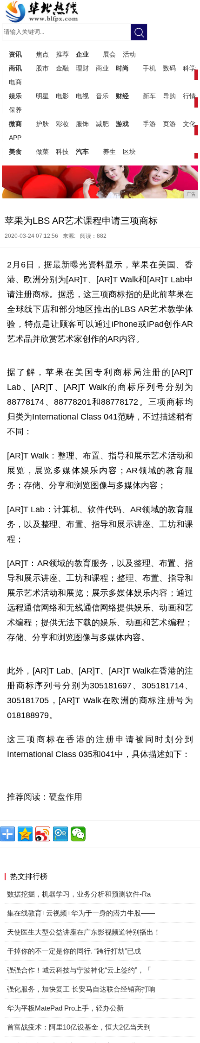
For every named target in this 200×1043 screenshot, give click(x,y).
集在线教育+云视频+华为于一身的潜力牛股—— (81, 913)
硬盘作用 (65, 796)
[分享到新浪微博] (42, 834)
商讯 (15, 68)
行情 (189, 96)
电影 (62, 96)
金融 (62, 68)
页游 (169, 123)
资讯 (15, 54)
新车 (149, 96)
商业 (102, 68)
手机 (149, 68)
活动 (129, 54)
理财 (82, 68)
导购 (169, 96)
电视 (82, 96)
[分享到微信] (78, 834)
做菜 (42, 151)
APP (15, 137)
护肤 (42, 123)
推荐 (62, 54)
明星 (42, 96)
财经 (122, 96)
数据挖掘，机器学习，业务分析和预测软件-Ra (79, 894)
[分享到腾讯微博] (60, 834)
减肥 (102, 123)
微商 (15, 123)
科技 (62, 151)
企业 (82, 54)
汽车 (82, 151)
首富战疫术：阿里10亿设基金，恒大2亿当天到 (79, 1027)
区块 (129, 151)
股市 (42, 68)
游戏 (122, 123)
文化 (189, 123)
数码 (169, 68)
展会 (109, 54)
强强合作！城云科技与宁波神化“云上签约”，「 (79, 970)
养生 (109, 151)
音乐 (102, 96)
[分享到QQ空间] (25, 834)
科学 (189, 68)
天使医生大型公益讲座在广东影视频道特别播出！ (83, 932)
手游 (149, 123)
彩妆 (62, 123)
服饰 (82, 123)
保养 (15, 110)
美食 (15, 151)
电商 (15, 82)
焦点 (42, 54)
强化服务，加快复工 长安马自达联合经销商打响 (81, 989)
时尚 (122, 68)
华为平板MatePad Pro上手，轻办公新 (65, 1008)
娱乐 (15, 96)
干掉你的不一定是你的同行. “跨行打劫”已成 (74, 951)
